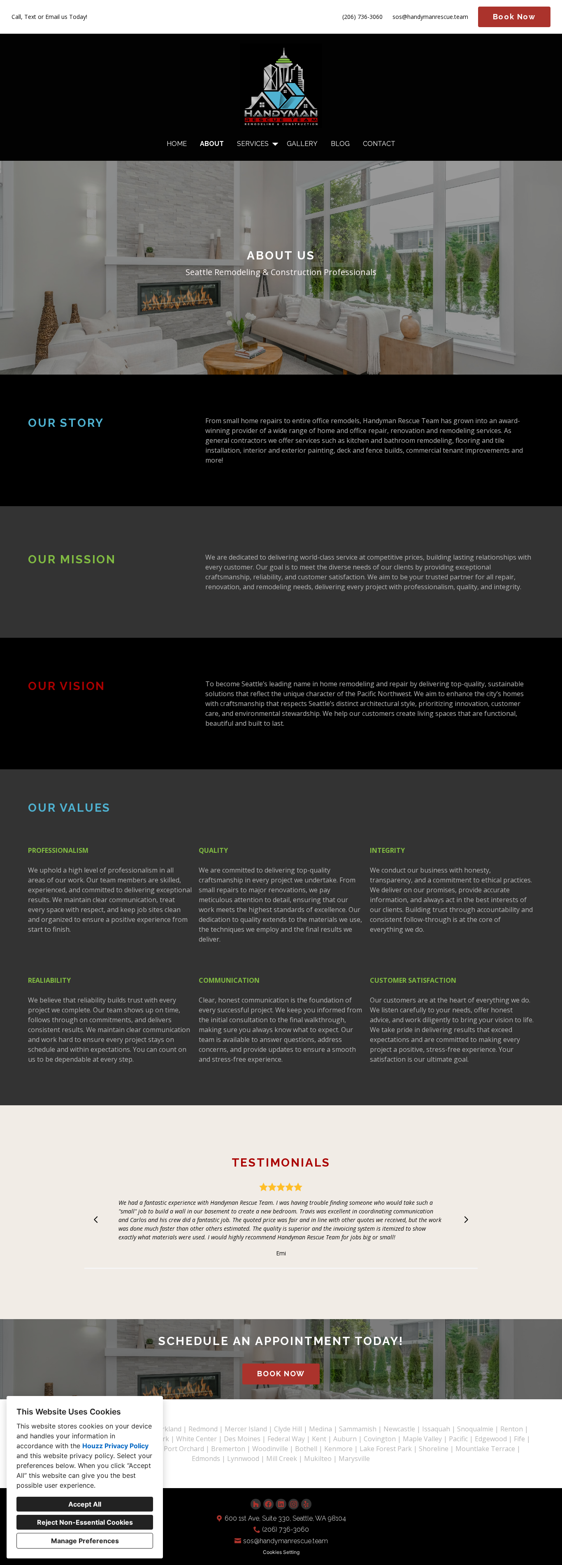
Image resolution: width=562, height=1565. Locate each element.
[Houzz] (256, 1504)
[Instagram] (293, 1504)
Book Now (514, 16)
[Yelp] (306, 1504)
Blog (340, 144)
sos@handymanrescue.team (430, 17)
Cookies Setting (281, 1552)
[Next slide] (466, 1219)
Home (177, 144)
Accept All (84, 1504)
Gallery (302, 144)
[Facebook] (268, 1504)
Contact (379, 144)
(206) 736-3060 (362, 17)
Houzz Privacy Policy (115, 1446)
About (212, 144)
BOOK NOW (280, 1373)
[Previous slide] (95, 1219)
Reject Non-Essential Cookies (85, 1522)
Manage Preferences (85, 1541)
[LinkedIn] (281, 1504)
